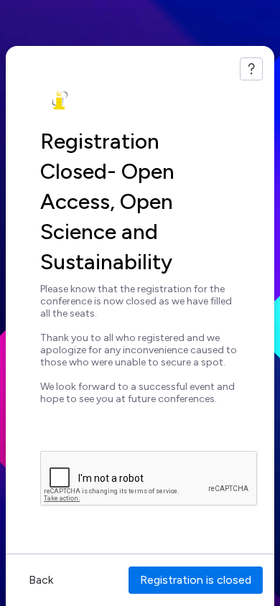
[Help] (251, 68)
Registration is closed (195, 580)
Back (41, 580)
